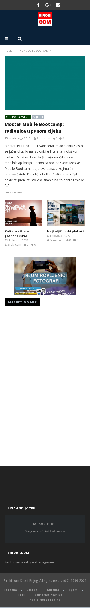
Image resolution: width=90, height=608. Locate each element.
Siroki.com (43, 138)
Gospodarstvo (18, 117)
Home (8, 50)
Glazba (32, 590)
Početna (10, 590)
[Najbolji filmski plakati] (66, 213)
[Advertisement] (39, 385)
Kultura (53, 590)
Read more (14, 192)
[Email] (58, 5)
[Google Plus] (48, 5)
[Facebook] (38, 5)
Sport (73, 590)
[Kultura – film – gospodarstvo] (23, 213)
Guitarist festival (49, 594)
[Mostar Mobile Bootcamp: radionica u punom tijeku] (45, 83)
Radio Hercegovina (45, 599)
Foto (21, 594)
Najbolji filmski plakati (65, 231)
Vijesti (38, 117)
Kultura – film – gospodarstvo (17, 233)
